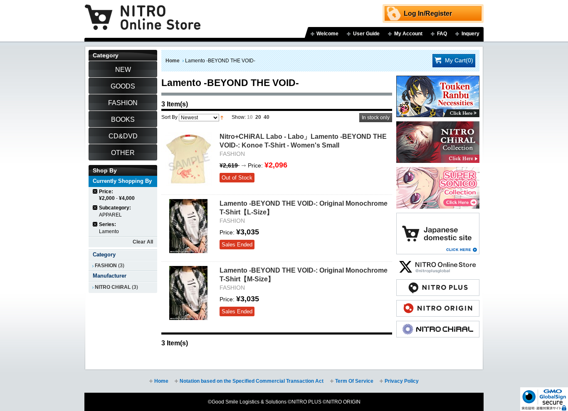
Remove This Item (95, 191)
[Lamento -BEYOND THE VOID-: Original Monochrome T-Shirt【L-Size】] (188, 226)
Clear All (143, 242)
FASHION (106, 265)
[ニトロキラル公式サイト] (437, 325)
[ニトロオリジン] (437, 304)
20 (258, 117)
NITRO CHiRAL (113, 287)
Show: (239, 117)
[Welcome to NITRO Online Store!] (142, 11)
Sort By (169, 117)
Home (172, 61)
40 (266, 117)
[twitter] (437, 262)
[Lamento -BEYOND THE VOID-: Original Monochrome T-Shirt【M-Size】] (188, 293)
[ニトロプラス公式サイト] (437, 283)
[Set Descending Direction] (221, 117)
